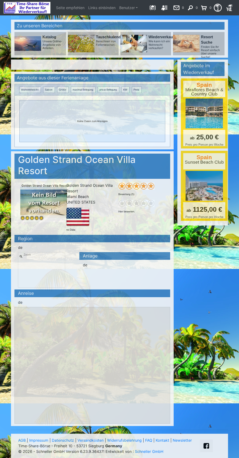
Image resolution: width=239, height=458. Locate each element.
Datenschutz (63, 440)
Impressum (38, 440)
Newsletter (182, 440)
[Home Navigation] (152, 7)
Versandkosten (90, 440)
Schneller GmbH (149, 451)
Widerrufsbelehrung (124, 440)
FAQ (148, 440)
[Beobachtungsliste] (217, 7)
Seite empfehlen (70, 7)
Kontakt (162, 440)
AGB (22, 440)
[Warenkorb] (229, 7)
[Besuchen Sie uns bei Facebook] (206, 445)
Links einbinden (102, 7)
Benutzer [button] (127, 7)
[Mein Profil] (164, 7)
